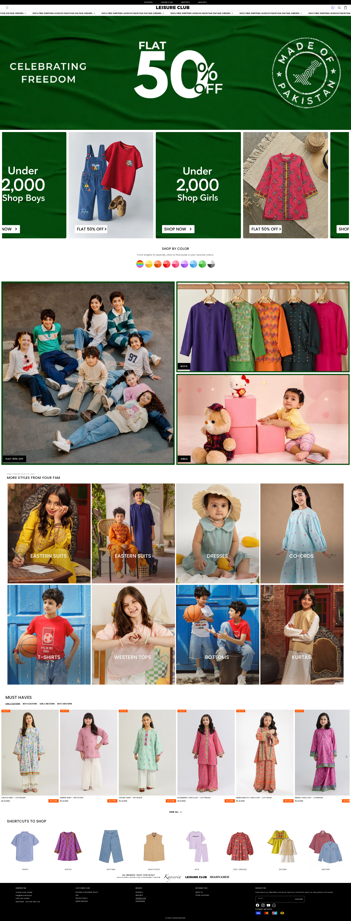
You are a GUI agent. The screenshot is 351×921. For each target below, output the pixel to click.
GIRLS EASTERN (12, 704)
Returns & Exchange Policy (87, 892)
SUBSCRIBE (299, 899)
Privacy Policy (81, 898)
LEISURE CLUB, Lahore (24, 892)
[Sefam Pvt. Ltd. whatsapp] (333, 8)
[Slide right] (347, 757)
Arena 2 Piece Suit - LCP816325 (309, 798)
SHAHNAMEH (140, 901)
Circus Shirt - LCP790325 (13, 798)
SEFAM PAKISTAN (178, 918)
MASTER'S (202, 2)
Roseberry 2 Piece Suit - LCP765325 (193, 798)
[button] (7, 8)
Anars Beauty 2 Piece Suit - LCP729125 (254, 798)
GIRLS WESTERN (47, 704)
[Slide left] (4, 757)
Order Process (82, 901)
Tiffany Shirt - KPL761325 (130, 798)
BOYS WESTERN (64, 704)
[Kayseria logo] (173, 7)
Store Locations (202, 895)
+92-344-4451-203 (32, 902)
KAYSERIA (139, 892)
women (185, 2)
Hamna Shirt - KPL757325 (71, 798)
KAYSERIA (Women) (148, 2)
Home (9, 474)
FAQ (77, 895)
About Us (199, 892)
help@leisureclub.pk (24, 895)
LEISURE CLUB (24, 474)
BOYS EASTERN (30, 704)
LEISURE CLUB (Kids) (167, 2)
